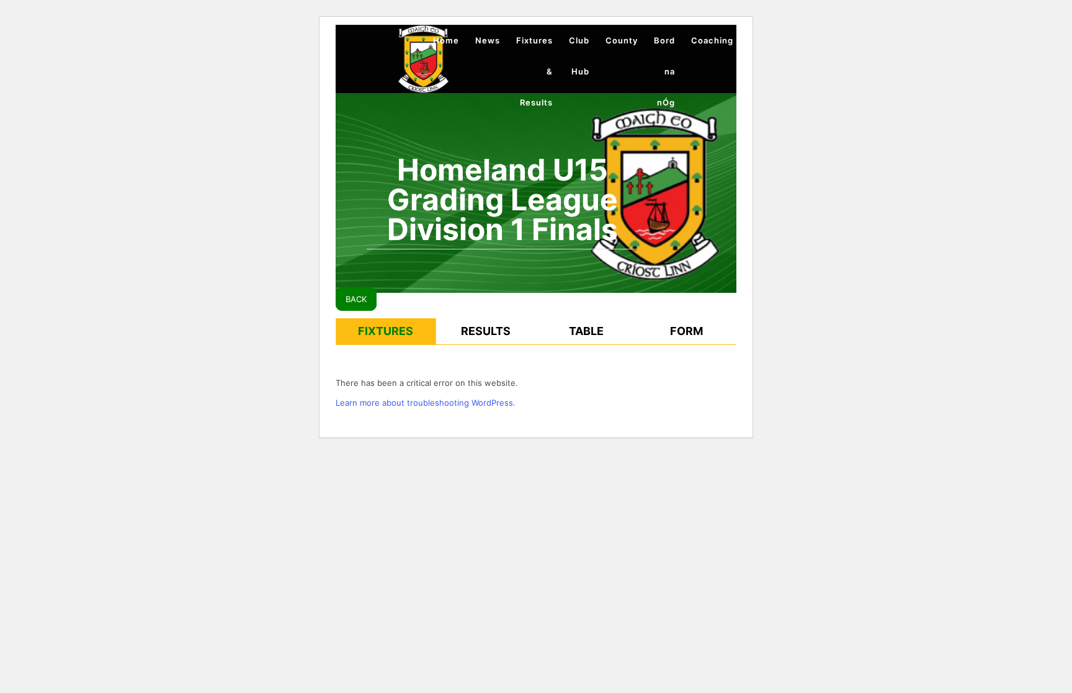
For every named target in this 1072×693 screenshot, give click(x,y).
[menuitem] (446, 40)
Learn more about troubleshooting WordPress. (426, 403)
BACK (356, 299)
